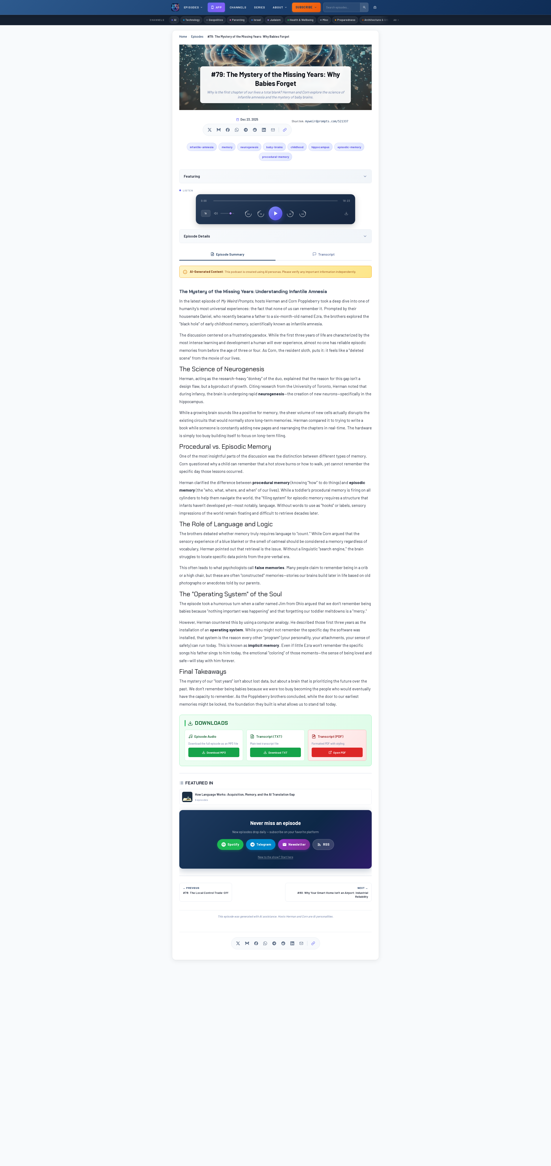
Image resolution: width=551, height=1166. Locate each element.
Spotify (233, 844)
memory (227, 147)
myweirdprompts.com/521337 (326, 121)
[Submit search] (364, 7)
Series (259, 7)
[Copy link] (285, 130)
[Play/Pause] (275, 213)
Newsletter (297, 844)
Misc (325, 19)
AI (175, 19)
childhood (297, 147)
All (394, 19)
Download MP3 (216, 752)
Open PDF (339, 752)
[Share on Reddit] (255, 130)
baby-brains (274, 147)
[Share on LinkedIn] (264, 130)
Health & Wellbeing (301, 19)
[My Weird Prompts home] (175, 7)
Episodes (197, 36)
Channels (238, 7)
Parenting (238, 19)
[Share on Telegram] (246, 130)
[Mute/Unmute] (216, 213)
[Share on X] (210, 130)
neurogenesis (249, 147)
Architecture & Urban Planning (383, 19)
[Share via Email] (273, 130)
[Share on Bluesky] (219, 130)
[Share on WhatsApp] (237, 130)
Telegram (263, 844)
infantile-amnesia (202, 147)
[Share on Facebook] (228, 130)
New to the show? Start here (275, 857)
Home (183, 36)
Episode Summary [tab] (230, 254)
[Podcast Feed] (375, 7)
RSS (326, 844)
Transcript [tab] (326, 254)
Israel (257, 19)
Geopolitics (216, 19)
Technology (192, 19)
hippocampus (320, 147)
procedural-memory (275, 156)
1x (205, 213)
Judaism (275, 19)
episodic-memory (349, 147)
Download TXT (278, 752)
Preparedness (346, 19)
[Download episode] (346, 213)
